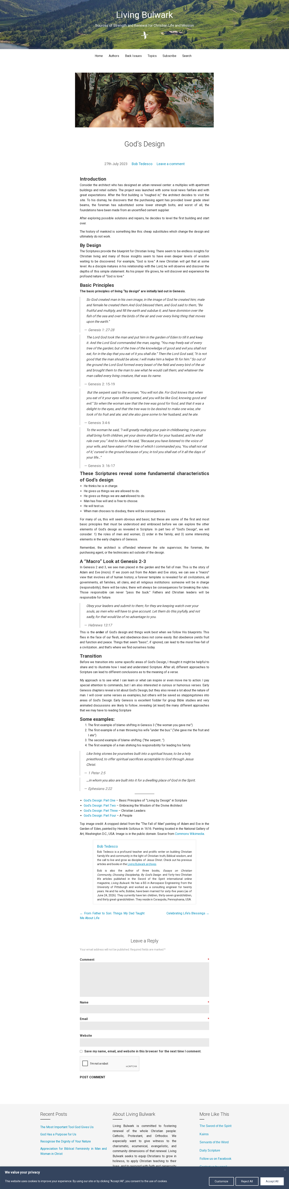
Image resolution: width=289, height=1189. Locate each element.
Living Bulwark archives (142, 864)
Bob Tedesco (142, 164)
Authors (114, 56)
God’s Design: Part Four (100, 815)
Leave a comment (171, 164)
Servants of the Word (214, 1142)
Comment (144, 959)
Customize (221, 1181)
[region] (144, 1177)
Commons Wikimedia (189, 834)
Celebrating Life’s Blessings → (188, 913)
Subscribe (169, 56)
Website (86, 1035)
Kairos (204, 1134)
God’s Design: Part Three (101, 810)
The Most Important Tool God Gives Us (67, 1127)
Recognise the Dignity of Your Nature (65, 1141)
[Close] (285, 1169)
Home (99, 56)
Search (186, 56)
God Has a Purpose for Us (58, 1134)
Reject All (247, 1181)
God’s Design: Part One (99, 800)
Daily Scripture (210, 1150)
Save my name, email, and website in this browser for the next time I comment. (142, 1051)
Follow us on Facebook (215, 1159)
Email (144, 1019)
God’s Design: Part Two (100, 805)
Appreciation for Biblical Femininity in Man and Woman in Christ (73, 1151)
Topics (152, 56)
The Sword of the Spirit (215, 1126)
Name (144, 1002)
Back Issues (133, 56)
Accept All (272, 1181)
